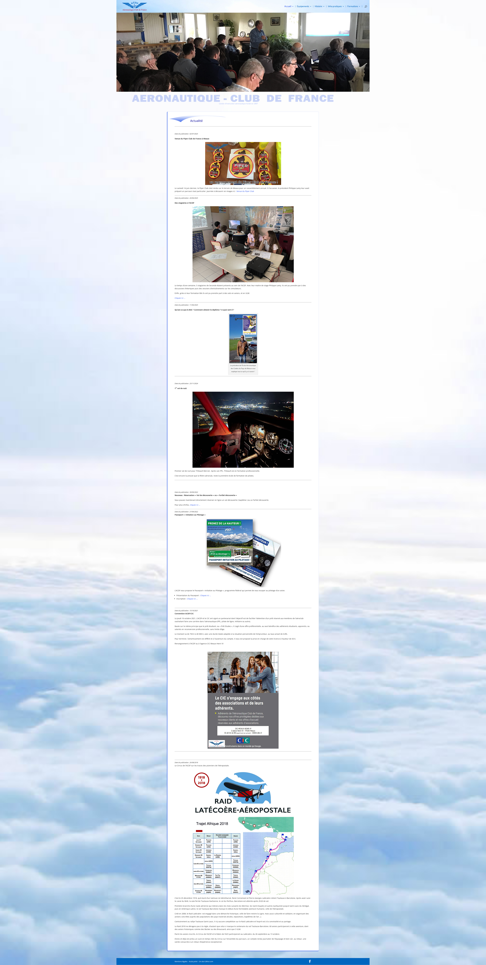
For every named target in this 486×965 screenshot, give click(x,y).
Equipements (303, 6)
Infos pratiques (335, 6)
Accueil (287, 6)
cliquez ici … (195, 505)
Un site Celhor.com (206, 961)
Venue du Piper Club (245, 191)
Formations (352, 6)
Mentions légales (181, 961)
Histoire (318, 6)
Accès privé (193, 961)
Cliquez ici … (180, 298)
